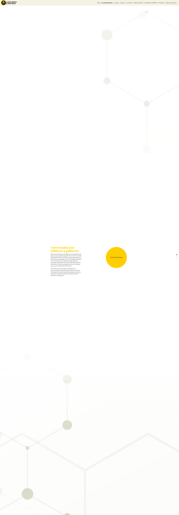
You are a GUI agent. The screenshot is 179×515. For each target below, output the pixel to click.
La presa (116, 3)
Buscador (162, 3)
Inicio (98, 3)
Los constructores (107, 3)
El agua (122, 3)
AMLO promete (138, 3)
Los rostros (129, 3)
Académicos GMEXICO (151, 3)
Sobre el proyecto (171, 3)
